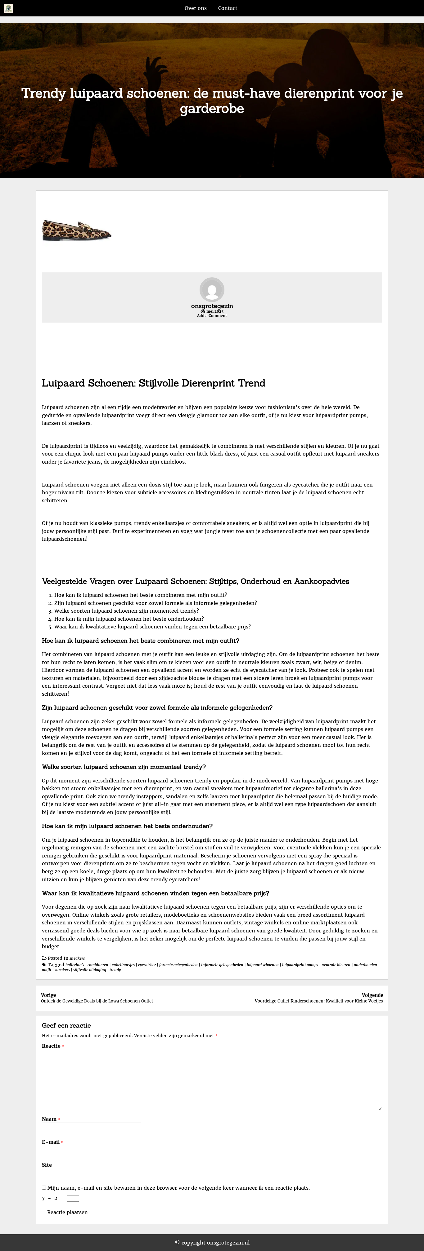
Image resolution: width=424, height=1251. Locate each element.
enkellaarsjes (123, 964)
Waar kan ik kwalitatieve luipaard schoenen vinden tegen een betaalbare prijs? (152, 626)
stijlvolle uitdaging (89, 969)
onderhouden (365, 964)
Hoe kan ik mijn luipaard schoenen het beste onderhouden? (129, 619)
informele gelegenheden (222, 964)
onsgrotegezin (212, 306)
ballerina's (74, 964)
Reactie (53, 1046)
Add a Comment (212, 315)
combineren (98, 964)
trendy (115, 969)
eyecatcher (147, 964)
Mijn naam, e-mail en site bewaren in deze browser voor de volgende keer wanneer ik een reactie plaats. (178, 1188)
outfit (46, 969)
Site (47, 1165)
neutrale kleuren (336, 964)
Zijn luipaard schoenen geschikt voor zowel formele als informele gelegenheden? (155, 603)
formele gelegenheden (178, 964)
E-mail (52, 1142)
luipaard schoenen (263, 964)
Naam (51, 1119)
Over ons (196, 8)
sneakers (77, 958)
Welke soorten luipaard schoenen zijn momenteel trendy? (126, 611)
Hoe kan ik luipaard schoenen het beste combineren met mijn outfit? (140, 595)
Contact (227, 8)
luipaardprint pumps (300, 964)
